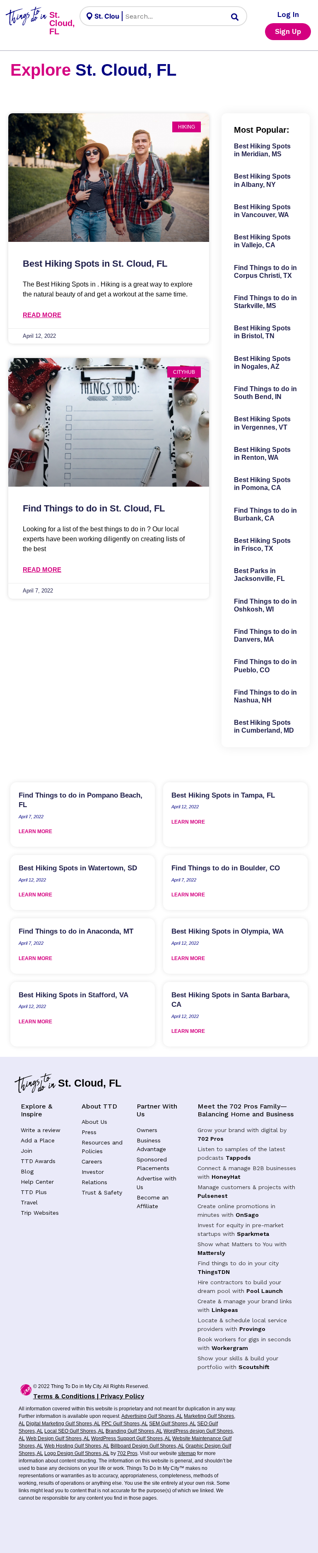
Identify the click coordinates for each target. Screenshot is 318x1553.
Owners (147, 1130)
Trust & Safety (102, 1192)
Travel (29, 1202)
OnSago (247, 1214)
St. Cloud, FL (62, 23)
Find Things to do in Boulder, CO (225, 868)
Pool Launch (264, 1291)
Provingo (252, 1329)
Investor (93, 1171)
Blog (27, 1171)
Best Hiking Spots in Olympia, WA (227, 931)
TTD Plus (34, 1192)
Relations (94, 1182)
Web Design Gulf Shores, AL (58, 1438)
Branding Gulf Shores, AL (134, 1431)
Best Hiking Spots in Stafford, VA (73, 995)
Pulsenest (212, 1195)
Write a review (40, 1130)
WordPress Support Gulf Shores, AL (131, 1438)
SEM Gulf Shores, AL (172, 1423)
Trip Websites (40, 1212)
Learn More (35, 831)
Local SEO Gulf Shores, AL (74, 1431)
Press (89, 1132)
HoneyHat (226, 1176)
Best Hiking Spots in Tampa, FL (223, 795)
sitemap (187, 1453)
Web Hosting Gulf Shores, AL (76, 1446)
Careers (92, 1161)
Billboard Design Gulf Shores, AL (147, 1446)
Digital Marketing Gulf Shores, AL (63, 1423)
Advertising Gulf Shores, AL (152, 1416)
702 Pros (211, 1138)
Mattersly (211, 1253)
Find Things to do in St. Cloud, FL (94, 508)
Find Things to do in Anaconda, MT (76, 931)
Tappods (238, 1157)
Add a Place (38, 1140)
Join (26, 1150)
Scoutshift (253, 1367)
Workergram (230, 1348)
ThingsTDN (214, 1272)
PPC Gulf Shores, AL (124, 1423)
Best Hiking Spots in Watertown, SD (78, 868)
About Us (94, 1121)
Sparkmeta (253, 1233)
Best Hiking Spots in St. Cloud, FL (95, 263)
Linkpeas (225, 1310)
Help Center (37, 1181)
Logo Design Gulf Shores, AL (76, 1453)
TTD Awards (38, 1161)
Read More (42, 314)
